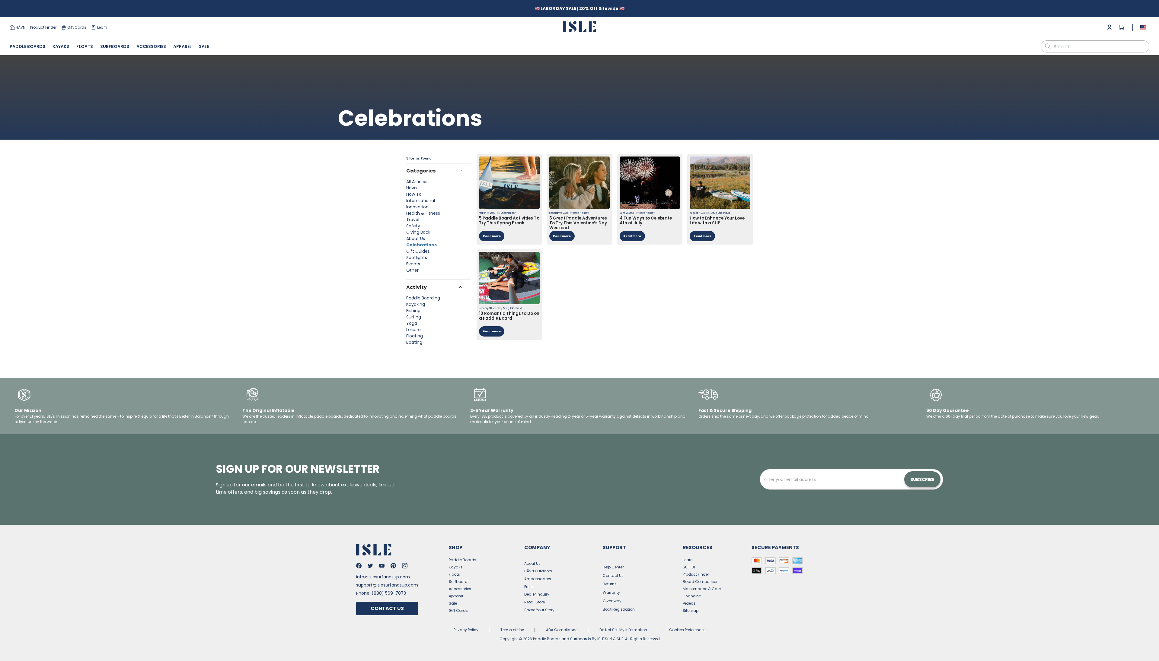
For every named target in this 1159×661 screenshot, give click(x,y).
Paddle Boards (27, 46)
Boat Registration (619, 609)
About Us (415, 239)
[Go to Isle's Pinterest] (393, 565)
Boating (414, 342)
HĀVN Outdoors (538, 571)
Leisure (413, 330)
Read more (492, 236)
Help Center (613, 567)
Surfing (413, 317)
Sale (204, 46)
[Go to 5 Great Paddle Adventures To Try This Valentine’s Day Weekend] (579, 183)
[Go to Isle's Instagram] (404, 565)
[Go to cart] (1122, 27)
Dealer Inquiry (536, 594)
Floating (414, 336)
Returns (610, 584)
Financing (692, 596)
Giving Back (418, 232)
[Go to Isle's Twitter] (370, 565)
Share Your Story (539, 609)
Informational (420, 201)
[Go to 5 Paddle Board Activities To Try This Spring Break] (509, 183)
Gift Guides (418, 251)
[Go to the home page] (579, 28)
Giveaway (612, 600)
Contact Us (387, 608)
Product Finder (43, 27)
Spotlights (416, 258)
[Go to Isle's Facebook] (359, 565)
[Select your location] (1143, 27)
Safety (413, 226)
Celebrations (421, 245)
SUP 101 (689, 567)
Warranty (611, 592)
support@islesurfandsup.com (387, 585)
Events (413, 264)
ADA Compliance (561, 629)
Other (412, 270)
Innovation (417, 207)
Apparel (182, 46)
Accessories (151, 46)
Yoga (411, 323)
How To (414, 194)
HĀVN (20, 27)
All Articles (416, 182)
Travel (412, 220)
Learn (102, 27)
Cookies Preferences (687, 629)
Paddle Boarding (423, 298)
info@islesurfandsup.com (383, 577)
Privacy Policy (466, 629)
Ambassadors (537, 578)
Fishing (413, 311)
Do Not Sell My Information (623, 629)
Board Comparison (701, 581)
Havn (411, 188)
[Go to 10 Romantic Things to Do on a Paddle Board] (509, 278)
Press (529, 586)
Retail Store (534, 602)
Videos (689, 603)
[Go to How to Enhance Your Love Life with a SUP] (720, 183)
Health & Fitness (423, 213)
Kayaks (61, 46)
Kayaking (415, 304)
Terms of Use (512, 629)
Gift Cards (76, 27)
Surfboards (114, 46)
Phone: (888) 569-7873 (381, 593)
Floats (84, 46)
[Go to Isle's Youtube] (382, 565)
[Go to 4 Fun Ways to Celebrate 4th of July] (650, 183)
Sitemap (690, 610)
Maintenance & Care (702, 588)
